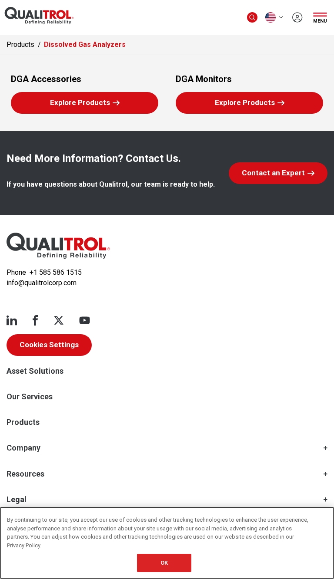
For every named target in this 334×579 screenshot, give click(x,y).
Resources (25, 473)
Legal (17, 499)
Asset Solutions (35, 370)
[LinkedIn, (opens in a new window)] (12, 320)
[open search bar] (252, 17)
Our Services (30, 396)
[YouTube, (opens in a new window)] (84, 320)
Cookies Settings (49, 344)
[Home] (58, 246)
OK (164, 562)
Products (20, 44)
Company (23, 447)
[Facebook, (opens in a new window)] (35, 320)
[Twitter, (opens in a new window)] (58, 320)
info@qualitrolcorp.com (42, 283)
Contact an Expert (273, 172)
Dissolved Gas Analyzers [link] (85, 44)
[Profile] (297, 17)
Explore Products (97, 105)
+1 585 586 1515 (56, 272)
